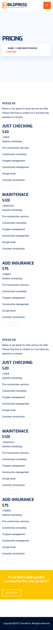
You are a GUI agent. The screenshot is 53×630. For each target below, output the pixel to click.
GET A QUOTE (11, 593)
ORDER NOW (11, 185)
